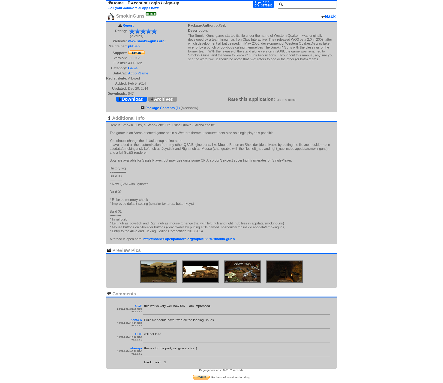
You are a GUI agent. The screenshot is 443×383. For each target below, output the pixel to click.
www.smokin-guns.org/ (146, 41)
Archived (164, 99)
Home (118, 3)
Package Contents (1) (162, 108)
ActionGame (138, 73)
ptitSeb (134, 46)
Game (133, 68)
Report (128, 25)
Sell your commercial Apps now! (133, 8)
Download (133, 99)
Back (330, 16)
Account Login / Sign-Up (155, 3)
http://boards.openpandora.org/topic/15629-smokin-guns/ (189, 239)
